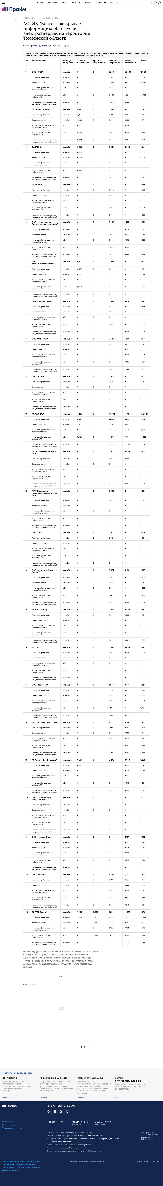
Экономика (52, 3)
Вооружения (101, 3)
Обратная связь (9, 1125)
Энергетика (77, 3)
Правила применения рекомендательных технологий (21, 1167)
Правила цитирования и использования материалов (21, 1162)
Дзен (54, 46)
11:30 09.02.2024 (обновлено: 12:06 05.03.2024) (41, 18)
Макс (44, 46)
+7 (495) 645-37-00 (55, 1122)
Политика (64, 3)
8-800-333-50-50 (103, 1123)
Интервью (114, 3)
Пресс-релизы (29, 984)
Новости (40, 3)
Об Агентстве (8, 1122)
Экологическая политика (11, 1173)
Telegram (65, 46)
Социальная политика (10, 1170)
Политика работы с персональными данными (18, 1164)
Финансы (89, 3)
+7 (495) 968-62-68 (79, 1123)
